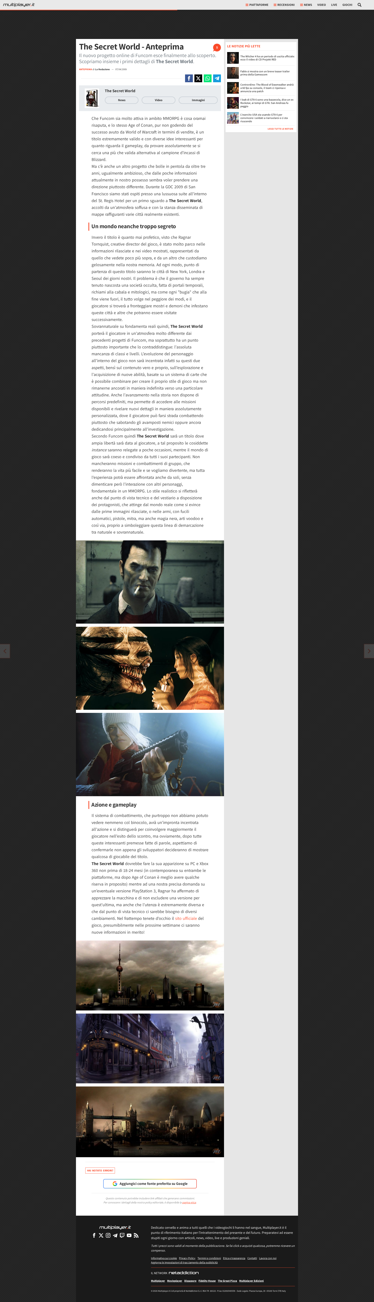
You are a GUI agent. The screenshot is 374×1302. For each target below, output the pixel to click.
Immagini (198, 100)
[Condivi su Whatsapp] (208, 78)
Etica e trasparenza (234, 1258)
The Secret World (120, 90)
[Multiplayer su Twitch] (122, 1235)
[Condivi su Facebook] (189, 78)
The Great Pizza (227, 1281)
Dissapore (190, 1281)
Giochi (347, 5)
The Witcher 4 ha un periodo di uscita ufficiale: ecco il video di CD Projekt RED (267, 58)
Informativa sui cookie (164, 1258)
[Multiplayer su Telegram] (115, 1235)
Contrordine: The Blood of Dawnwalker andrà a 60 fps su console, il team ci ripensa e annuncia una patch (267, 88)
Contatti (252, 1258)
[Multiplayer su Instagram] (108, 1235)
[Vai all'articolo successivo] (5, 651)
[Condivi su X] (198, 78)
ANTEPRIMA (85, 69)
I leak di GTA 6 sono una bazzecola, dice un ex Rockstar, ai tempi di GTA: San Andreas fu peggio (267, 103)
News (121, 100)
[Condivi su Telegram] (217, 78)
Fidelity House (207, 1281)
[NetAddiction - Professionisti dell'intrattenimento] (183, 1273)
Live (334, 5)
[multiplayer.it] (115, 1227)
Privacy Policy (187, 1258)
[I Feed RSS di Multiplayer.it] (136, 1235)
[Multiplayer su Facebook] (94, 1235)
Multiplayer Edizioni (251, 1281)
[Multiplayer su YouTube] (129, 1235)
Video (321, 5)
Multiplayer (158, 1281)
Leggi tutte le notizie (280, 128)
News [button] (308, 5)
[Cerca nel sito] (359, 5)
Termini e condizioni (209, 1258)
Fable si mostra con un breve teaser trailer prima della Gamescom (265, 73)
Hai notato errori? (100, 1170)
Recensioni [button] (286, 5)
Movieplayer (174, 1281)
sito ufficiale (186, 918)
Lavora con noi (267, 1258)
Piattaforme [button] (258, 5)
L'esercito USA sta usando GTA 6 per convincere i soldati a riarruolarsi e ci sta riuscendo (264, 118)
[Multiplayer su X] (101, 1235)
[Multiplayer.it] (19, 5)
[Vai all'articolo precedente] (369, 651)
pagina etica (189, 1202)
